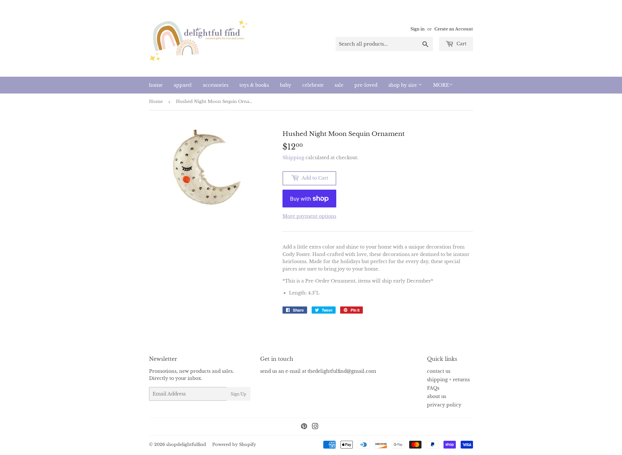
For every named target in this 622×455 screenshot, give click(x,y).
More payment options (309, 216)
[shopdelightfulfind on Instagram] (315, 427)
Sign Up (238, 394)
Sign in (417, 29)
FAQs (433, 388)
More (441, 85)
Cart (460, 44)
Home (156, 101)
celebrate (313, 85)
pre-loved (365, 85)
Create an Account (453, 29)
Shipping (293, 158)
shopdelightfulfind (186, 444)
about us (436, 396)
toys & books (254, 85)
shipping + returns (448, 380)
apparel (183, 85)
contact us (438, 371)
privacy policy (444, 405)
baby (285, 85)
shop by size (403, 85)
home (156, 85)
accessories (215, 85)
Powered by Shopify (234, 444)
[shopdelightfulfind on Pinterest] (304, 427)
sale (339, 85)
